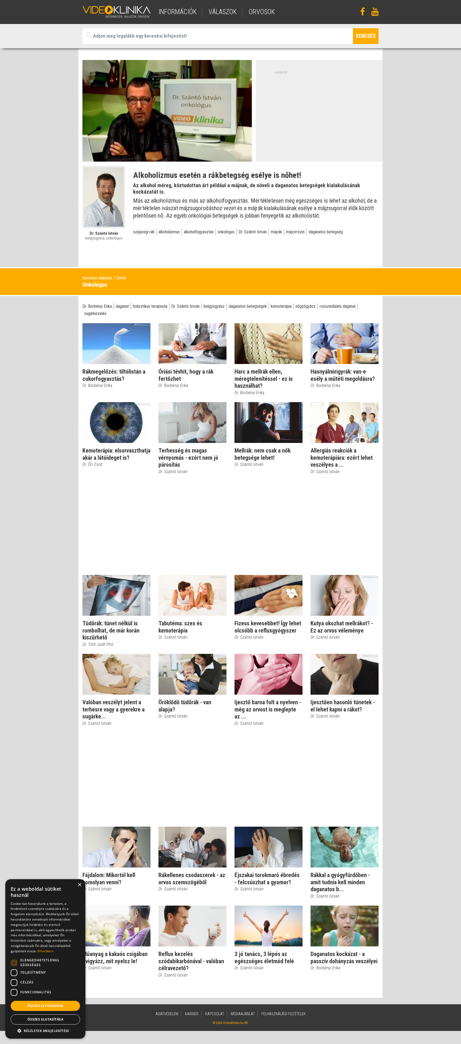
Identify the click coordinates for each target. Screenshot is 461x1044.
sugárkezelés (95, 313)
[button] (45, 1030)
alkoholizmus (169, 231)
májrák (276, 231)
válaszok (223, 12)
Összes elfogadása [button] (45, 1005)
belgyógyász (214, 306)
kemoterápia (281, 306)
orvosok (262, 12)
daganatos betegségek (248, 306)
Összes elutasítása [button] (45, 1019)
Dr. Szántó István (253, 231)
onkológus (226, 231)
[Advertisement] (319, 112)
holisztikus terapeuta (150, 306)
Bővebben (45, 951)
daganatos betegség (326, 231)
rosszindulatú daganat (338, 306)
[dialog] (45, 959)
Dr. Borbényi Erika (97, 306)
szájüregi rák (143, 231)
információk (177, 12)
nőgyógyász (306, 306)
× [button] (79, 885)
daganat (122, 306)
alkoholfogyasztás (199, 231)
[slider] (166, 157)
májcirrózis (295, 231)
